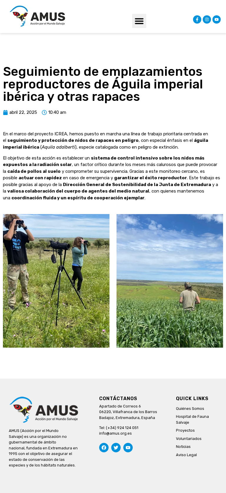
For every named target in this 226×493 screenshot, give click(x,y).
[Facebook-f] (197, 19)
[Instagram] (207, 19)
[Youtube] (216, 19)
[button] (139, 21)
